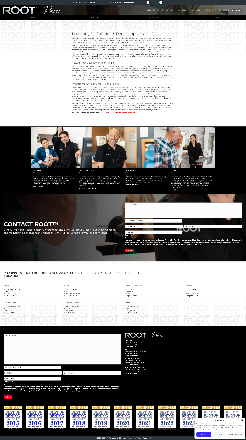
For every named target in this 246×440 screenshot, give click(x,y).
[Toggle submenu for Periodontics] (174, 10)
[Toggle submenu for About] (158, 10)
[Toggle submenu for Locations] (242, 10)
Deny (220, 434)
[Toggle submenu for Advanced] (201, 10)
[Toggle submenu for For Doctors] (230, 10)
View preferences (235, 434)
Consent (129, 235)
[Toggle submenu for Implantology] (189, 10)
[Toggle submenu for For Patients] (215, 10)
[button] (242, 420)
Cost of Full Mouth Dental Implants (120, 113)
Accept (204, 434)
